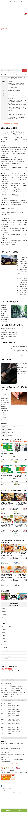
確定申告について (5, 754)
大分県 (9, 731)
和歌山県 (2, 585)
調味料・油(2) (4, 644)
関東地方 (2, 562)
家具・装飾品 (7, 688)
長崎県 (17, 729)
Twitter (4, 786)
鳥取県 (9, 723)
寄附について (13, 750)
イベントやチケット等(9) (6, 626)
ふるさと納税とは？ (5, 743)
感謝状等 (18, 690)
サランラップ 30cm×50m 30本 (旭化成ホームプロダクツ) (7, 453)
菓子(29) (3, 635)
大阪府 (22, 719)
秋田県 (22, 705)
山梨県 (9, 715)
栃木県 (13, 709)
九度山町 (6, 585)
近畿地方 (2, 461)
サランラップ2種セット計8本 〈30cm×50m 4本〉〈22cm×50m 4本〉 (20, 475)
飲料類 (19, 686)
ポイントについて (5, 750)
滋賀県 (13, 719)
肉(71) (2, 617)
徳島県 (9, 727)
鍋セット (22, 692)
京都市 (5, 513)
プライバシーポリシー (18, 788)
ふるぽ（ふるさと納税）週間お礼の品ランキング (11, 763)
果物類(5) (3, 611)
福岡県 (9, 729)
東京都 (13, 711)
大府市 (18, 585)
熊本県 (22, 729)
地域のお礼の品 (4, 692)
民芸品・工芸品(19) (5, 658)
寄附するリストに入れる (15, 810)
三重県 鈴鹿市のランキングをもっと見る (18, 441)
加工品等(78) (4, 629)
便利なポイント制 (15, 743)
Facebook (1, 786)
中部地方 (2, 533)
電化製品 (11, 696)
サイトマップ (3, 790)
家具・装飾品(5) (4, 641)
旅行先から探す (3, 74)
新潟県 (9, 713)
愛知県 (15, 585)
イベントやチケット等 (6, 686)
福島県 (13, 707)
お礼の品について (16, 748)
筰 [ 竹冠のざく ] (18, 451)
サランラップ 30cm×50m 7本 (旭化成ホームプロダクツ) (7, 475)
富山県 (13, 713)
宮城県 (17, 705)
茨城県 (9, 709)
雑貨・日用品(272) (5, 647)
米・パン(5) (4, 620)
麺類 (2, 688)
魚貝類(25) (3, 614)
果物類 (6, 683)
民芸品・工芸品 (4, 696)
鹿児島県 (18, 731)
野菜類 (9, 685)
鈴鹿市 (5, 462)
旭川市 (18, 563)
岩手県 (13, 705)
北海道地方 (16, 562)
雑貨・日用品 (4, 690)
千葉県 (9, 711)
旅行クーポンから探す (10, 74)
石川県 (17, 713)
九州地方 (2, 729)
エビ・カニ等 (4, 685)
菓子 (23, 686)
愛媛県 (17, 727)
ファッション (11, 690)
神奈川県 (2, 563)
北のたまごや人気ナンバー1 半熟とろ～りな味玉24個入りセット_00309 (21, 554)
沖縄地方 (2, 733)
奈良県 (13, 720)
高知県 (22, 727)
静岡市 (5, 535)
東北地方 (2, 705)
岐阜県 (17, 715)
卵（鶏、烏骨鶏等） (13, 692)
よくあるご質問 (15, 2)
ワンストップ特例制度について (17, 754)
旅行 (2, 683)
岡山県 (17, 723)
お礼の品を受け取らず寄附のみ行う (12, 123)
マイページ (18, 2)
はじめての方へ (10, 2)
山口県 (9, 724)
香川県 (13, 727)
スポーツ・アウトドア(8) (6, 656)
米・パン (18, 683)
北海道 (15, 563)
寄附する (21, 2)
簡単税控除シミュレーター (6, 759)
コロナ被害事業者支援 (6, 694)
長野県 (13, 715)
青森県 (9, 705)
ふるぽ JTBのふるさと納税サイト (5, 36)
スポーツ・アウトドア (17, 694)
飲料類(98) (3, 632)
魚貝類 (10, 683)
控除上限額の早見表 (18, 759)
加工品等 (14, 686)
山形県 (9, 707)
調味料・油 (18, 688)
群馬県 (17, 709)
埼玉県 (22, 709)
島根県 (13, 723)
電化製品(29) (4, 661)
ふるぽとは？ (23, 743)
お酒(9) (3, 623)
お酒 (14, 685)
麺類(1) (3, 638)
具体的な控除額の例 (5, 761)
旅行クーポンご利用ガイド (17, 74)
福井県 (22, 713)
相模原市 (6, 563)
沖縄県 (9, 733)
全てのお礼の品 (24, 74)
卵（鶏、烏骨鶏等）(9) (6, 653)
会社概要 (10, 788)
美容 (13, 688)
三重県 (2, 462)
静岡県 (2, 535)
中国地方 (2, 723)
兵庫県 (9, 720)
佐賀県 (13, 729)
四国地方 (2, 727)
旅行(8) (3, 608)
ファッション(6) (4, 650)
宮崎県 (13, 731)
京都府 (2, 513)
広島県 (22, 723)
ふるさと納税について (6, 748)
